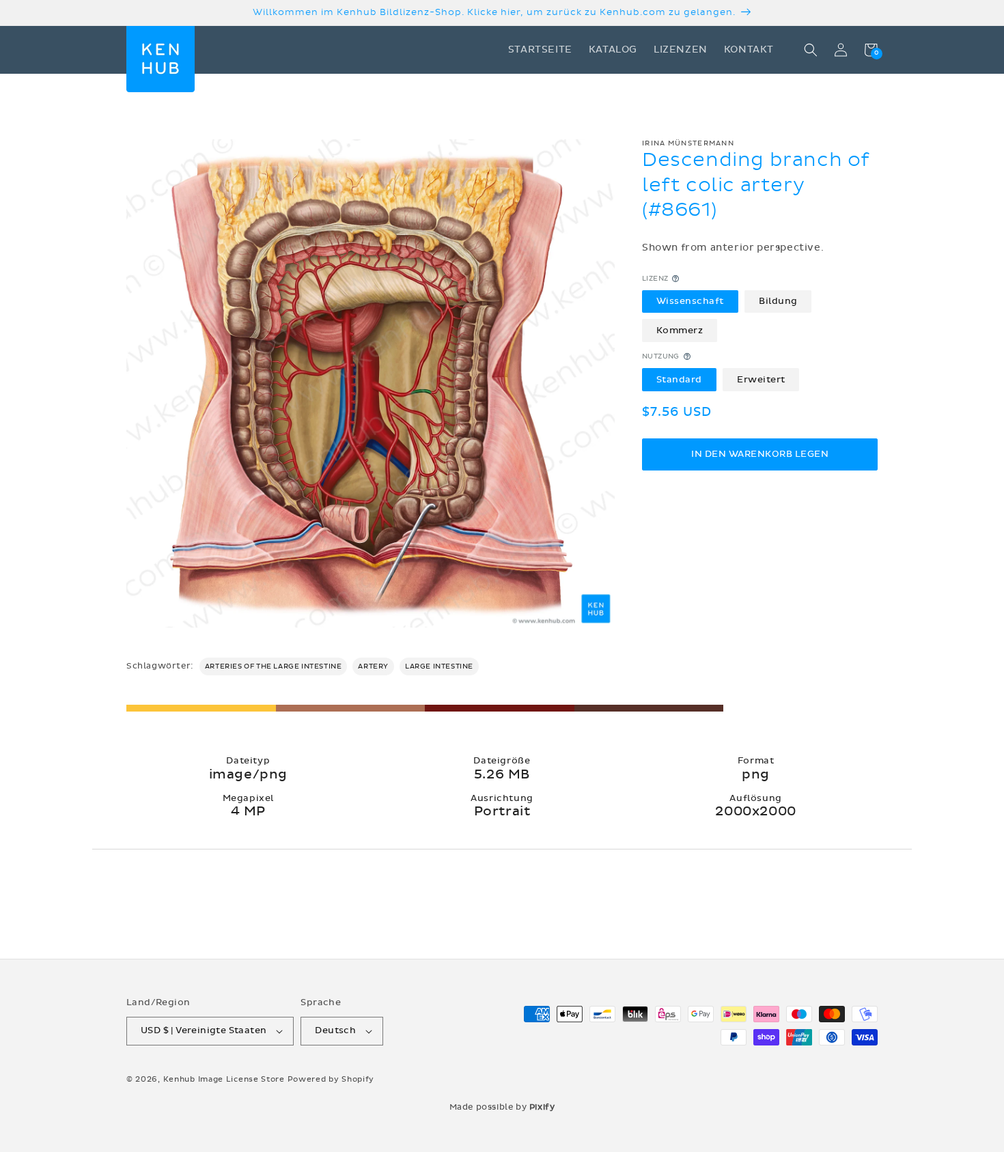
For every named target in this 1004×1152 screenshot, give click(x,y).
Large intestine (439, 666)
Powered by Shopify (331, 1079)
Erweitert (761, 379)
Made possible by (502, 1107)
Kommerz (679, 329)
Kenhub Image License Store (224, 1079)
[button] (811, 50)
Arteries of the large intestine (273, 666)
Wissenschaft (690, 301)
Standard (679, 379)
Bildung (778, 301)
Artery (373, 666)
